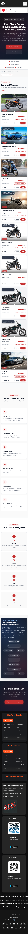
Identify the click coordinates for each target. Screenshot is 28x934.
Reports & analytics (14, 664)
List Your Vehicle (15, 52)
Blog (26, 896)
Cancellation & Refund (7, 903)
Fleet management (14, 655)
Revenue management (14, 659)
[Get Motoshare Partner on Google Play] (14, 886)
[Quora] (21, 923)
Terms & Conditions (16, 900)
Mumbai (6, 123)
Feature (6, 900)
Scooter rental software (14, 645)
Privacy (25, 900)
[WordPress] (24, 927)
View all (3, 90)
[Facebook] (7, 923)
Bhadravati (6, 380)
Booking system (8, 650)
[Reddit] (8, 927)
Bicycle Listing (20, 907)
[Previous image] (3, 103)
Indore (6, 768)
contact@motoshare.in (14, 793)
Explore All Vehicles (15, 702)
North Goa (18, 758)
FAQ (1, 900)
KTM (3, 116)
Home (2, 896)
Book (23, 123)
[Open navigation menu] (25, 4)
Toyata (4, 148)
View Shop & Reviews (20, 119)
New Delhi (18, 755)
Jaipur (5, 758)
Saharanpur (7, 155)
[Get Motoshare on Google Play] (14, 847)
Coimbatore (20, 724)
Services (7, 896)
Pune (18, 727)
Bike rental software (14, 641)
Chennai (6, 761)
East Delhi (19, 730)
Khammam (7, 727)
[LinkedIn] (14, 923)
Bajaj (3, 213)
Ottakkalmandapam (9, 724)
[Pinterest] (12, 927)
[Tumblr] (16, 927)
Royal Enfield (5, 245)
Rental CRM (20, 650)
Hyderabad (7, 730)
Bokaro (6, 764)
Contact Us (14, 896)
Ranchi (6, 755)
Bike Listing (24, 903)
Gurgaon (18, 768)
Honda (4, 180)
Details (17, 123)
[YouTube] (17, 923)
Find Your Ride (15, 46)
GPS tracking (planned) (14, 669)
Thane (18, 737)
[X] (3, 923)
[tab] (13, 111)
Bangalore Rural (20, 764)
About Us (21, 896)
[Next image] (25, 103)
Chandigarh (20, 734)
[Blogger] (24, 923)
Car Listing (6, 907)
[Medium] (3, 927)
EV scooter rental (9, 673)
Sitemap (17, 903)
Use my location (8, 74)
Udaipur (6, 737)
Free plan (21, 673)
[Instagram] (10, 923)
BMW (3, 373)
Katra (5, 187)
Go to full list (8, 720)
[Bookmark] (20, 927)
